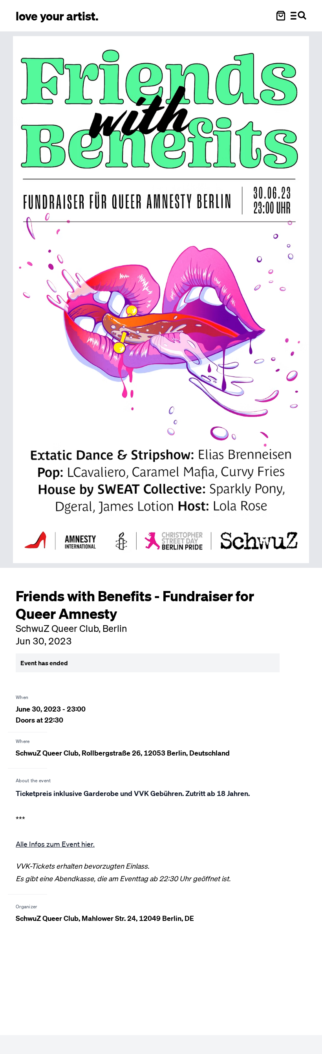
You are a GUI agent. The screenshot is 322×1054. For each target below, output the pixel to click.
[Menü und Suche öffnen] (298, 16)
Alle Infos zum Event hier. (55, 844)
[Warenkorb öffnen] (281, 16)
